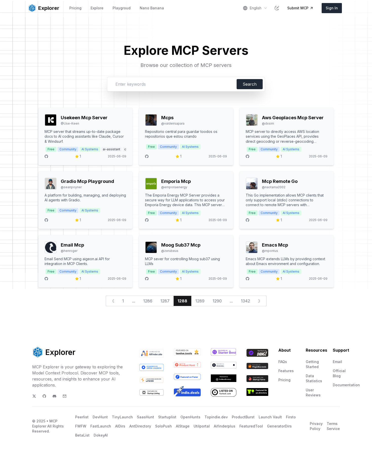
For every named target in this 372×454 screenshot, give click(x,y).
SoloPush (163, 426)
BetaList (82, 435)
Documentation (346, 385)
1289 (199, 300)
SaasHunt (145, 417)
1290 (217, 300)
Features (286, 371)
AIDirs (120, 426)
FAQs (282, 362)
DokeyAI (101, 435)
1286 (147, 300)
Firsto (291, 417)
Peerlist (82, 417)
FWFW (80, 426)
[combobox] (255, 8)
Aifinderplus (224, 426)
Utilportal (202, 426)
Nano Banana (152, 8)
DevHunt (100, 417)
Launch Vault (270, 417)
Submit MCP (297, 8)
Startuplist (167, 417)
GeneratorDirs (279, 426)
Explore (97, 8)
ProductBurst (243, 417)
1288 (182, 300)
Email (337, 362)
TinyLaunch (122, 417)
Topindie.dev (216, 417)
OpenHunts (190, 417)
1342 (245, 300)
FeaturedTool (251, 426)
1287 (165, 300)
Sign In (332, 8)
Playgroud (122, 8)
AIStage (183, 426)
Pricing (75, 8)
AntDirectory (140, 426)
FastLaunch (100, 426)
